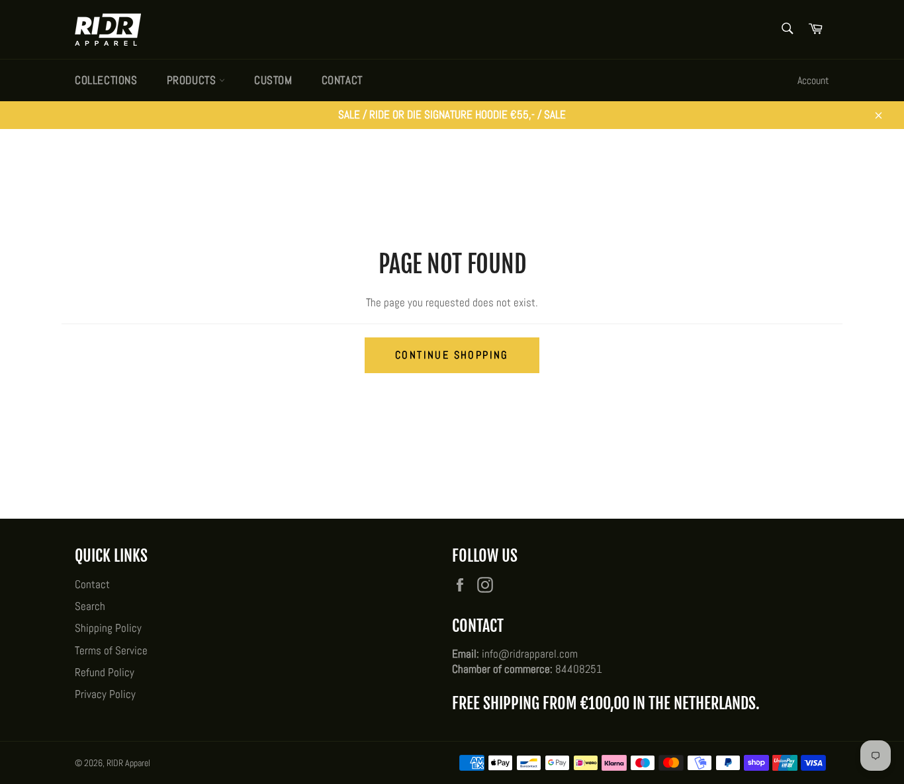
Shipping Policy (108, 628)
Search (90, 606)
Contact (342, 80)
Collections (106, 80)
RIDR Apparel (128, 763)
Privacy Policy (105, 694)
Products (193, 80)
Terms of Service (111, 650)
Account (813, 80)
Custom (273, 80)
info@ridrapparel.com (530, 653)
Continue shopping (452, 355)
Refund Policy (104, 672)
